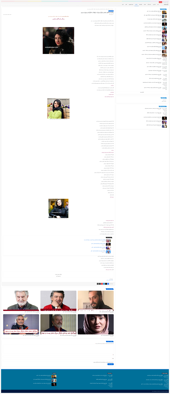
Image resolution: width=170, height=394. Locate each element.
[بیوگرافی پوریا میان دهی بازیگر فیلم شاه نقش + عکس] (96, 301)
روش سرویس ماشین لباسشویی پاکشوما (101, 379)
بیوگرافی (136, 4)
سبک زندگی (149, 4)
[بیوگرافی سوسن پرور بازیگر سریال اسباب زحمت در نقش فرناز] (165, 381)
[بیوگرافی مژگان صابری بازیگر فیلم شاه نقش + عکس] (108, 244)
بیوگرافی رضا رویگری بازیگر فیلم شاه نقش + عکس (69, 311)
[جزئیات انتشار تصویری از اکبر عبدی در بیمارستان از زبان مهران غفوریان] (164, 84)
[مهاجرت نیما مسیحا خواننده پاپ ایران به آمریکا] (164, 79)
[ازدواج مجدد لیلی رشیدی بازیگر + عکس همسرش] (164, 71)
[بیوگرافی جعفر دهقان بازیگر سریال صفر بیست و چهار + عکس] (21, 324)
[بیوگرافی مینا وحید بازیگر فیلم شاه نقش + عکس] (96, 324)
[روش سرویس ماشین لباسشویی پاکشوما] (109, 380)
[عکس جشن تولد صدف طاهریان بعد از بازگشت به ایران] (164, 67)
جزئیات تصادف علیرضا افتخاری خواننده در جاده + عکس (43, 375)
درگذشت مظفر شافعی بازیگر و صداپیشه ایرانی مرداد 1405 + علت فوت (152, 50)
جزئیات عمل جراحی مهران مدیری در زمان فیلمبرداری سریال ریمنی (42, 383)
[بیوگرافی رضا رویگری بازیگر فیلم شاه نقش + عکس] (58, 301)
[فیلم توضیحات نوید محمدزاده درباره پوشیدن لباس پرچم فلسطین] (164, 28)
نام (113, 354)
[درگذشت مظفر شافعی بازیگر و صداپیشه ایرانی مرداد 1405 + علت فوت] (164, 51)
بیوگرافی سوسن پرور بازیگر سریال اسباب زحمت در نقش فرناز (154, 379)
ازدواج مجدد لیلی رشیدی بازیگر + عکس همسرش (154, 70)
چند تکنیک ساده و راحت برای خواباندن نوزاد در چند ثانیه (99, 375)
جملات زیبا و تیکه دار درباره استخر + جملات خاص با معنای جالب (153, 108)
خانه (158, 4)
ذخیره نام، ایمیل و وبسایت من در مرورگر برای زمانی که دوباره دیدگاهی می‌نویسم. (103, 362)
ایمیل (113, 358)
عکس (126, 4)
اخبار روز (154, 4)
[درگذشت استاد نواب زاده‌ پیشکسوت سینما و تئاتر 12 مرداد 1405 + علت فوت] (164, 55)
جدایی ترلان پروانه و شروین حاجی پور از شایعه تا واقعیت (153, 38)
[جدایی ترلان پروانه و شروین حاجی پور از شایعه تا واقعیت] (164, 40)
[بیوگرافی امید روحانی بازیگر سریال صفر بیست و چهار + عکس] (58, 324)
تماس (123, 4)
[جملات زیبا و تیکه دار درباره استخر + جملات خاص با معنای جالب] (164, 110)
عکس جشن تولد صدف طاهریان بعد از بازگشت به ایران (154, 66)
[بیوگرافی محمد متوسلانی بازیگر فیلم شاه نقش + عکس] (21, 301)
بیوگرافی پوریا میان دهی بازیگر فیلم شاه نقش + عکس (107, 311)
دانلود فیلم (140, 4)
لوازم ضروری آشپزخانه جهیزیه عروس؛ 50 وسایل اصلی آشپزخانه (98, 383)
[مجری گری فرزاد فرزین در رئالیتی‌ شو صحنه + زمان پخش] (164, 63)
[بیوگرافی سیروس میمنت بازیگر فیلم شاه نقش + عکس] (108, 252)
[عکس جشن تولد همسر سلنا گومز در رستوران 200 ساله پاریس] (164, 43)
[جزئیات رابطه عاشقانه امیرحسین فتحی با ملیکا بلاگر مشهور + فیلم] (164, 16)
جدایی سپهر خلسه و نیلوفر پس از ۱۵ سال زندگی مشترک (153, 58)
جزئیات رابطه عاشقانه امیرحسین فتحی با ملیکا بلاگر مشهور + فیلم (42, 379)
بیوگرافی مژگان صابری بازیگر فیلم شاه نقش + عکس (98, 243)
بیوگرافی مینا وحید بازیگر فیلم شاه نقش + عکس (107, 335)
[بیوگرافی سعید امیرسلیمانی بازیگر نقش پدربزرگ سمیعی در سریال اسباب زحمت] (108, 241)
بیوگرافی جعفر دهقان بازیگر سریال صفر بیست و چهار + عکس (31, 335)
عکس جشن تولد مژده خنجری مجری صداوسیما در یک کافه (153, 34)
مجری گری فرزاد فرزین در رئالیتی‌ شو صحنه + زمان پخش (153, 62)
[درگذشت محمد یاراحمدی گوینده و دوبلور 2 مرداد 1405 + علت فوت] (164, 88)
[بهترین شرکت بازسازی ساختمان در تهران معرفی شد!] (164, 20)
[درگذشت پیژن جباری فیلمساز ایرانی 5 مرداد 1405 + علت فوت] (164, 75)
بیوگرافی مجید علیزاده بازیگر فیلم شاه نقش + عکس (98, 247)
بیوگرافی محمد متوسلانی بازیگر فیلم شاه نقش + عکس (32, 311)
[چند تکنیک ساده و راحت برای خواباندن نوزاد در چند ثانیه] (109, 376)
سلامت (145, 4)
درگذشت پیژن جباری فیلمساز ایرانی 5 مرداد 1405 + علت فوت (153, 74)
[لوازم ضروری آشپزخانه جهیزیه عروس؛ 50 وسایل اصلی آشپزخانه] (109, 385)
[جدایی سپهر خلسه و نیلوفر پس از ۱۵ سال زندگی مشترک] (164, 60)
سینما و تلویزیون (131, 4)
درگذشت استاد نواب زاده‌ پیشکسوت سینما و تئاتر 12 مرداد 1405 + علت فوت (151, 54)
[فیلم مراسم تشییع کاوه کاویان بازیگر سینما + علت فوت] (164, 47)
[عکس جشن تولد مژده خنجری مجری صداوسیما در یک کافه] (164, 36)
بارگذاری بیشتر (142, 92)
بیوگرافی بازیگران (164, 101)
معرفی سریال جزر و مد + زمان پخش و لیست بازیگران (154, 112)
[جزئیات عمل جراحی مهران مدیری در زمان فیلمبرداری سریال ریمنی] (164, 24)
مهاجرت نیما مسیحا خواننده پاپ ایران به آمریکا (155, 78)
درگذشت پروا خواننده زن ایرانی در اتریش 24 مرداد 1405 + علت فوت (152, 30)
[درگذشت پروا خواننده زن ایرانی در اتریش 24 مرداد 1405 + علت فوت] (164, 32)
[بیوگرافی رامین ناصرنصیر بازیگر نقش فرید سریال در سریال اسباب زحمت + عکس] (165, 386)
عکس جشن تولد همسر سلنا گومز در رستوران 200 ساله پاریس (153, 42)
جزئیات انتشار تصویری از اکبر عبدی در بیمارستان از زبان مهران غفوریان (152, 82)
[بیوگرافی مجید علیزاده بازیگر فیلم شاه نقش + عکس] (108, 248)
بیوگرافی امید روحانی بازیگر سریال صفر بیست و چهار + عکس (68, 335)
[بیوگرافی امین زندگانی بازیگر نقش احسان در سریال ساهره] (165, 377)
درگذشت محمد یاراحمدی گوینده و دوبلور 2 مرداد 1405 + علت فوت (152, 87)
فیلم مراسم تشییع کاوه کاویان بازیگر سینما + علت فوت (154, 46)
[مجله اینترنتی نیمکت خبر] (166, 4)
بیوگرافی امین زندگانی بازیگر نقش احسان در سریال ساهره (155, 375)
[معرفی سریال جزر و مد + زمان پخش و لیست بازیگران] (164, 114)
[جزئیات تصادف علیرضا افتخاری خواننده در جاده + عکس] (164, 12)
